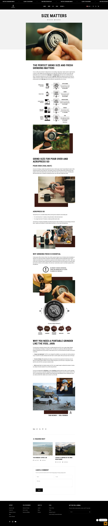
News (39, 510)
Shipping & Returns (12, 512)
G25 (58, 76)
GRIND (44, 6)
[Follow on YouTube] (15, 521)
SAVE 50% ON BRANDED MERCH (54, 1)
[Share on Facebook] (37, 429)
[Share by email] (46, 429)
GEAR (57, 6)
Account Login (11, 508)
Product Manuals (12, 516)
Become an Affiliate (26, 512)
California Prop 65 (52, 512)
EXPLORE (62, 6)
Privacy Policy (54, 472)
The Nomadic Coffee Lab (40, 457)
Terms (50, 510)
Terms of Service (61, 472)
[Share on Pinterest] (43, 429)
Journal (39, 508)
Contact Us (11, 510)
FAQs (10, 514)
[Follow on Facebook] (10, 521)
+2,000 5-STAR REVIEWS (15, 1)
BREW (49, 6)
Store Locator (25, 510)
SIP (53, 6)
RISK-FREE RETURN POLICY (34, 1)
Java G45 (54, 76)
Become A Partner (26, 508)
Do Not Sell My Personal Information (55, 514)
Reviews (39, 512)
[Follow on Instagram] (12, 521)
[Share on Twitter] (40, 429)
